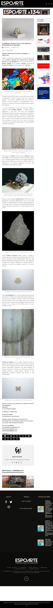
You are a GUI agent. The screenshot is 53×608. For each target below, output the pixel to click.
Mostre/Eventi (9, 50)
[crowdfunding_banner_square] (43, 98)
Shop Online (33, 567)
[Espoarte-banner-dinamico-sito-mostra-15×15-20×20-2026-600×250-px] (43, 68)
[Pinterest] (17, 436)
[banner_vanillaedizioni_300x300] (43, 83)
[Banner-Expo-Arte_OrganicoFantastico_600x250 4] (43, 51)
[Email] (29, 436)
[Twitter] (11, 436)
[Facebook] (5, 436)
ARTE (4, 50)
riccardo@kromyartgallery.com (11, 427)
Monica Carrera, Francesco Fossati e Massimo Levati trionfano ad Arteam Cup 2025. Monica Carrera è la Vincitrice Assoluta (49, 509)
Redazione (6, 47)
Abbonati (44, 567)
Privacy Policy (21, 568)
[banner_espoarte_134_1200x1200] (43, 35)
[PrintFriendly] (11, 439)
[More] (17, 439)
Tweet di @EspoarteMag (26, 508)
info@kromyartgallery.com (9, 429)
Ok (26, 605)
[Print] (5, 439)
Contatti (23, 567)
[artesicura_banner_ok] (43, 59)
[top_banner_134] (26, 10)
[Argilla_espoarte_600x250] (43, 43)
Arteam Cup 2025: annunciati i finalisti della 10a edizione (49, 542)
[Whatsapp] (23, 436)
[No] (51, 604)
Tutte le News (12, 567)
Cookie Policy (34, 568)
